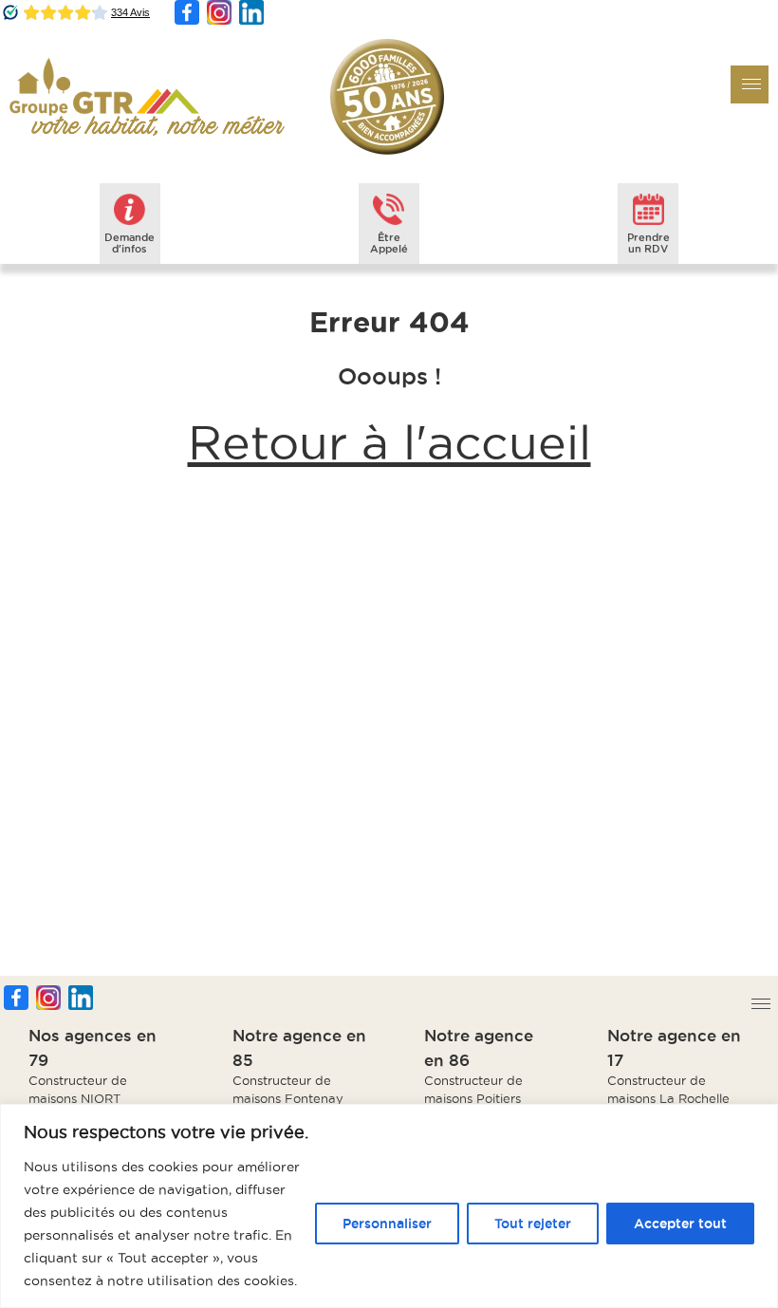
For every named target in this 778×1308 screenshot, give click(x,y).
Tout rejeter (532, 1223)
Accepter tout (680, 1223)
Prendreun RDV (648, 243)
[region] (389, 1206)
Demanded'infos (129, 243)
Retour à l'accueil (389, 442)
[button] (750, 84)
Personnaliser (387, 1223)
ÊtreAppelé (389, 243)
